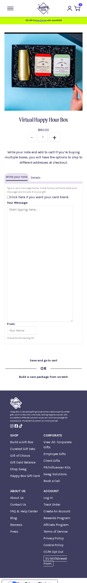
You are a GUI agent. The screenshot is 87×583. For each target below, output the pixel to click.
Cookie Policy (53, 545)
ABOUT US (18, 491)
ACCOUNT (51, 491)
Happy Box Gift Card (25, 476)
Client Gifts (52, 461)
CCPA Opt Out (53, 552)
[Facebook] (16, 426)
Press (14, 531)
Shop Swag (18, 469)
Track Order (52, 504)
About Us (17, 498)
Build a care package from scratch (43, 377)
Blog (13, 518)
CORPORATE (53, 435)
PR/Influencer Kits (57, 467)
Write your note (16, 177)
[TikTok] (20, 426)
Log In (48, 498)
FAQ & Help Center (24, 511)
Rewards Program (57, 518)
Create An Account (57, 511)
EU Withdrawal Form (55, 560)
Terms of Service (56, 531)
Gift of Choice (20, 456)
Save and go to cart (43, 360)
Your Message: (17, 203)
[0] (77, 8)
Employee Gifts (55, 454)
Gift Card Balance (22, 462)
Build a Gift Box (21, 442)
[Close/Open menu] (10, 8)
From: (11, 324)
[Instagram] (12, 426)
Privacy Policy (54, 538)
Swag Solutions (55, 474)
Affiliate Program (56, 525)
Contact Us (18, 504)
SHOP (14, 435)
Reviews (16, 525)
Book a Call (52, 481)
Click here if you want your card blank (39, 197)
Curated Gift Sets (22, 449)
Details (36, 177)
